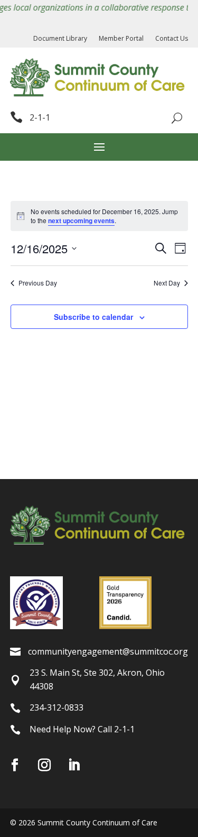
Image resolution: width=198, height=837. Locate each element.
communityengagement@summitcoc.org (108, 651)
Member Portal (121, 39)
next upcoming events (81, 220)
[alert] (99, 216)
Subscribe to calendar (93, 316)
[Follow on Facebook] (14, 765)
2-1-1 (40, 117)
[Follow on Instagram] (44, 765)
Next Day (167, 283)
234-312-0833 (56, 707)
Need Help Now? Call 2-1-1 (82, 729)
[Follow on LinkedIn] (74, 765)
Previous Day (37, 283)
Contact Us (171, 39)
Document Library (60, 39)
